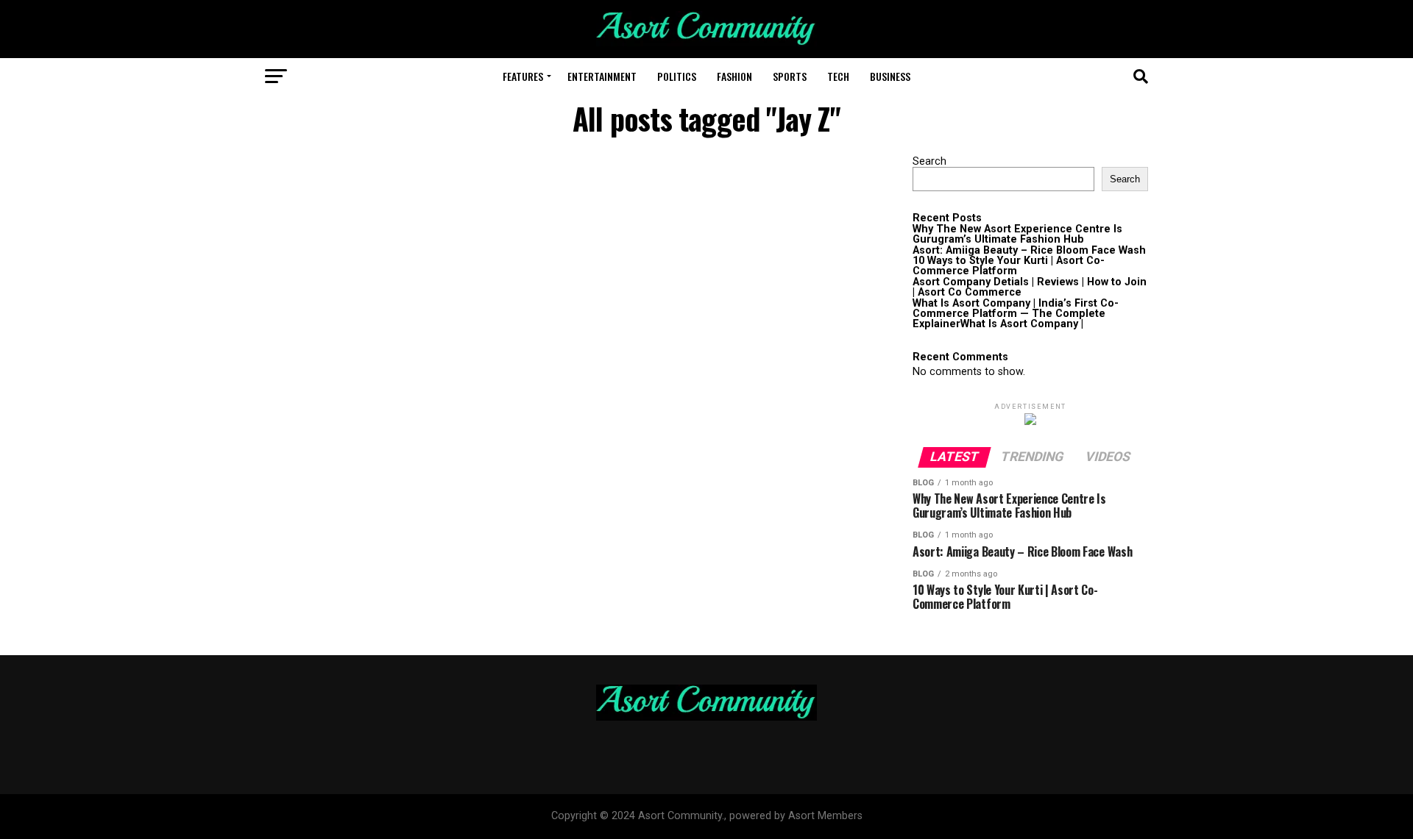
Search (929, 161)
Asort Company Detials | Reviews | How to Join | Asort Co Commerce (1030, 287)
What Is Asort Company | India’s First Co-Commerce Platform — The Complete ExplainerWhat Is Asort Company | (1016, 314)
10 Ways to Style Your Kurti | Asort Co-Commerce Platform (1009, 265)
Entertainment (602, 76)
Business (890, 76)
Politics (676, 76)
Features (523, 76)
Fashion (734, 76)
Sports (790, 76)
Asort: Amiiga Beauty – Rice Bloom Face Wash (1029, 250)
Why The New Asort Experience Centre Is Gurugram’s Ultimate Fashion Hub (1017, 234)
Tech (838, 76)
